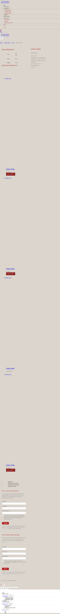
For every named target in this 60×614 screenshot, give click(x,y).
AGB (10, 528)
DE (5, 26)
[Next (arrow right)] (7, 588)
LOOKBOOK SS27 (8, 10)
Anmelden (5, 523)
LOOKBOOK (5, 596)
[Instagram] (0, 30)
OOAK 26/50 (10, 269)
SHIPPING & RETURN (13, 484)
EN (5, 27)
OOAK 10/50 (10, 465)
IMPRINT (10, 481)
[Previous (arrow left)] (2, 588)
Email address (5, 556)
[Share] (11, 587)
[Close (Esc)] (16, 587)
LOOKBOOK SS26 (8, 13)
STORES (5, 14)
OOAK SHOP (6, 6)
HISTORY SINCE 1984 (9, 22)
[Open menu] (1, 37)
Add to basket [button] (9, 273)
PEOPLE (6, 21)
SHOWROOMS (7, 16)
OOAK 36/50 (10, 368)
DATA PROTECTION (13, 483)
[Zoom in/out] (2, 587)
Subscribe (5, 568)
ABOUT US (5, 604)
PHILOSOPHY (7, 19)
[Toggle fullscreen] (7, 587)
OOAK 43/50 (10, 169)
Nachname (4, 506)
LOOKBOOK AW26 (8, 11)
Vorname (4, 501)
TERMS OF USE (12, 486)
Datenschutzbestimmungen (17, 528)
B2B (4, 5)
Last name (4, 551)
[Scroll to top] (1, 585)
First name (4, 546)
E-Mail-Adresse (5, 510)
